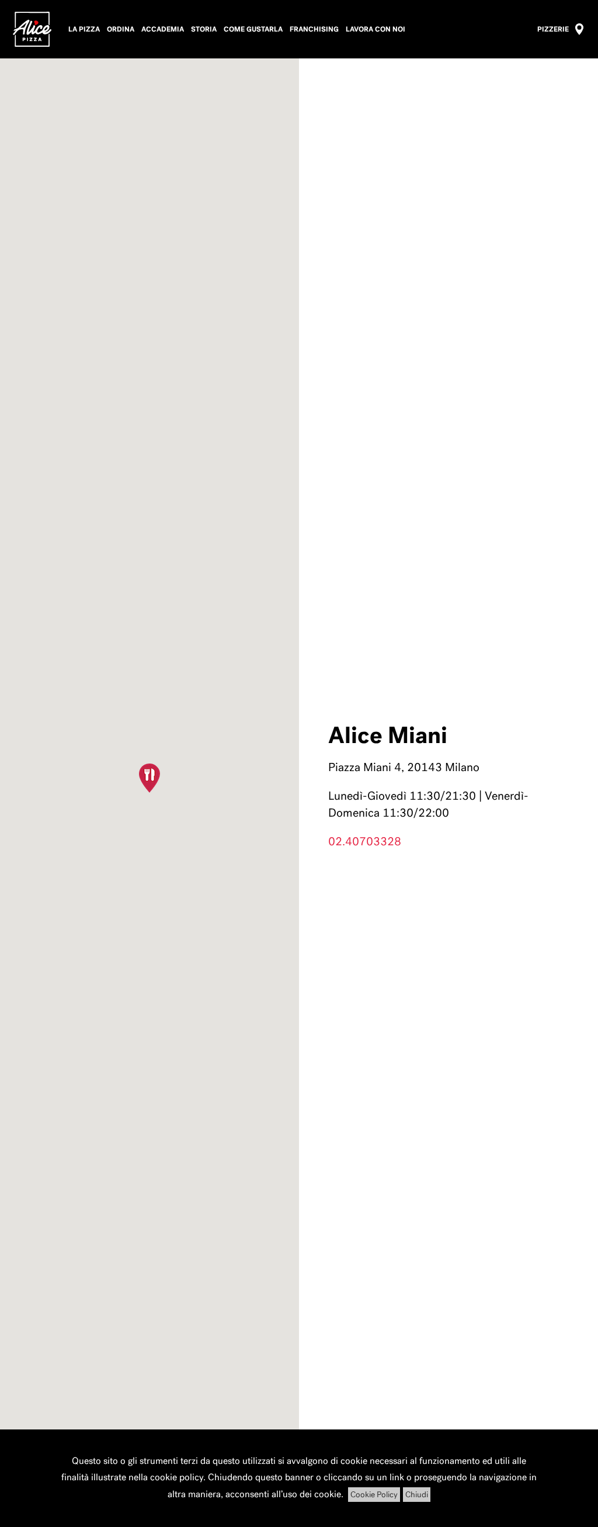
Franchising (314, 29)
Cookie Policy (374, 1495)
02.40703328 (364, 841)
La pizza (84, 29)
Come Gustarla (253, 29)
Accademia (162, 29)
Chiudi (416, 1495)
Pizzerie (553, 29)
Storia (204, 29)
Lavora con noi (375, 29)
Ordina (120, 29)
